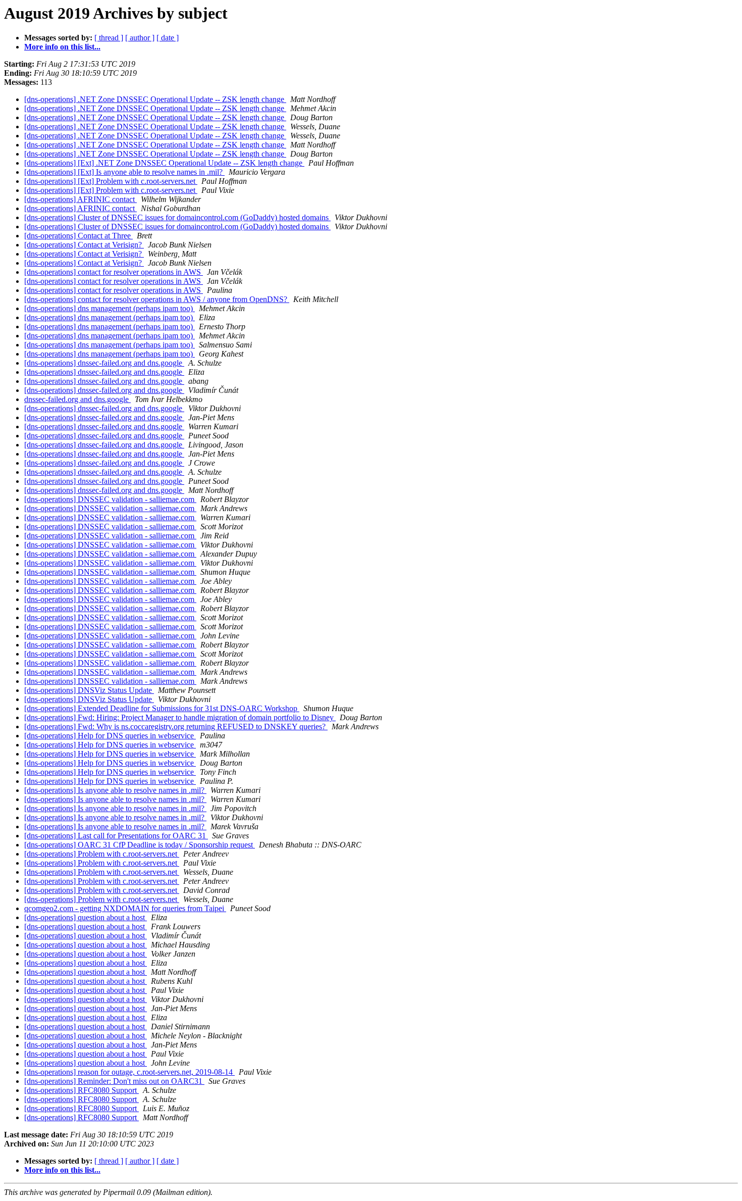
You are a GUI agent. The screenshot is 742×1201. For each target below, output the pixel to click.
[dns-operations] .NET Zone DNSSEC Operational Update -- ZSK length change (155, 99)
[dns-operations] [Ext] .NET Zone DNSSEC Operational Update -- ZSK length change (164, 163)
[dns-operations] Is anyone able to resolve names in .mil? (115, 790)
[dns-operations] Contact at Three (78, 235)
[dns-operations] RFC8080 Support (81, 1090)
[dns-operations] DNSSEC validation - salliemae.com (110, 499)
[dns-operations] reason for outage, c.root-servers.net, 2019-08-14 (129, 1072)
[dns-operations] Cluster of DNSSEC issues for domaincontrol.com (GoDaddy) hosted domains (177, 217)
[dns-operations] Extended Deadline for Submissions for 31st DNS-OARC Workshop (161, 708)
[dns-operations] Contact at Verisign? (84, 244)
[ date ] (167, 37)
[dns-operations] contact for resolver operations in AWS (113, 272)
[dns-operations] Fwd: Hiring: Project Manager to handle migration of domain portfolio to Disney (180, 717)
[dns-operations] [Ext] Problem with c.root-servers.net (110, 181)
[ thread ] (108, 37)
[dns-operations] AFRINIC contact (80, 199)
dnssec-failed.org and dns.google (77, 399)
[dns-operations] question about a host (85, 917)
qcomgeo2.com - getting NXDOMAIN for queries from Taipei (125, 908)
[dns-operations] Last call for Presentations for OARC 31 (116, 835)
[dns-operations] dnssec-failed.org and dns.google (104, 363)
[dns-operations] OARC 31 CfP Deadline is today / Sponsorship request (139, 844)
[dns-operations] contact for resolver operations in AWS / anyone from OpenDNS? (156, 299)
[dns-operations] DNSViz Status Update (89, 690)
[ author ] (139, 37)
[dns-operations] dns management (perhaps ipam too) (109, 308)
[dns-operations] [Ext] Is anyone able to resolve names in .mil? (124, 172)
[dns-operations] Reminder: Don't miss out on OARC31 (114, 1081)
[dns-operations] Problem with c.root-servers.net (101, 853)
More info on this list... (62, 46)
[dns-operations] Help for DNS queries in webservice (110, 735)
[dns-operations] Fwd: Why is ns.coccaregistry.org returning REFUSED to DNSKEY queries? (176, 726)
